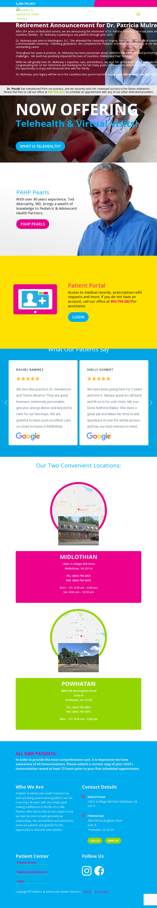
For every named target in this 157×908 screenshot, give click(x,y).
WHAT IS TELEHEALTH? (40, 146)
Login (78, 317)
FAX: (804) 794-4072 (78, 711)
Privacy (87, 891)
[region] (78, 403)
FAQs (20, 881)
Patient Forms (26, 862)
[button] (6, 403)
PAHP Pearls (32, 224)
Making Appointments (32, 872)
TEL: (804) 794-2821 (78, 707)
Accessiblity (102, 891)
